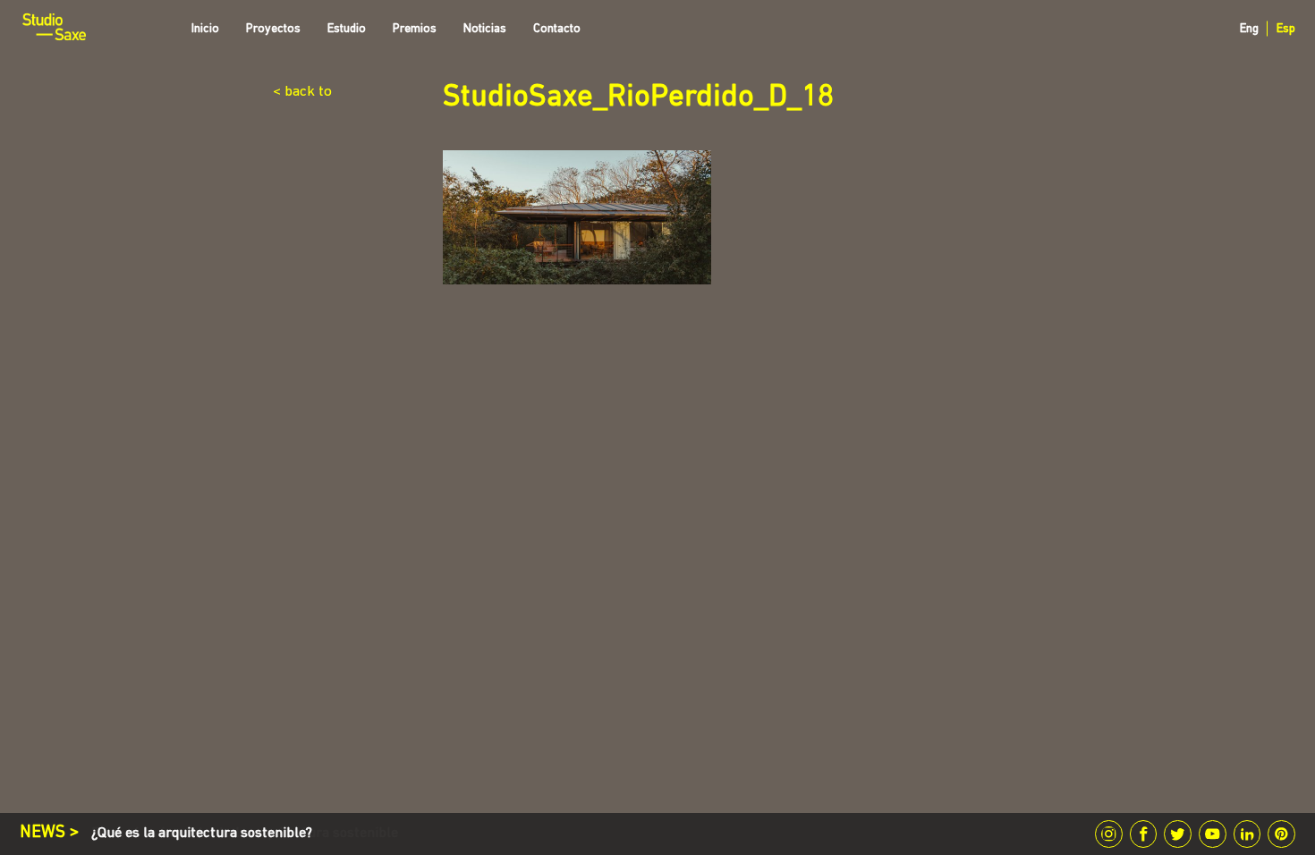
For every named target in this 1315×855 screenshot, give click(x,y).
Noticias (484, 29)
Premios (415, 29)
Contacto (557, 29)
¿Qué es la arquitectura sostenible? (201, 833)
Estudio (346, 29)
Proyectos (273, 29)
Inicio (205, 29)
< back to (302, 91)
